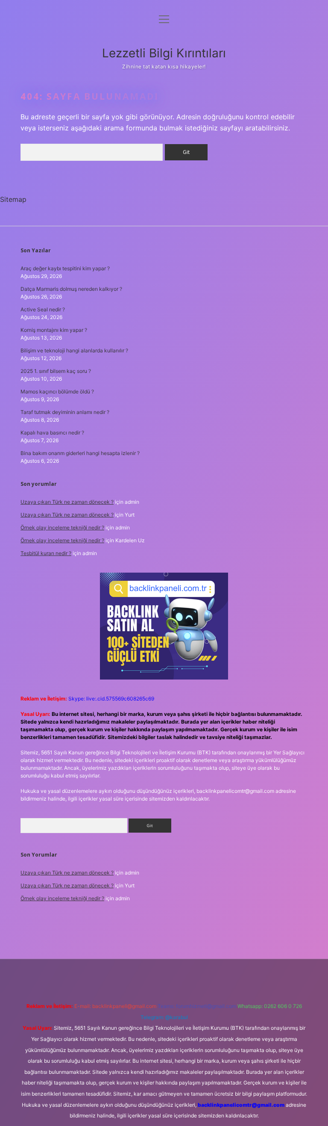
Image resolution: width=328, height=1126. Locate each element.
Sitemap (13, 199)
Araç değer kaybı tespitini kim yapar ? (65, 268)
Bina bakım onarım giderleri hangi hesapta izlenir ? (80, 453)
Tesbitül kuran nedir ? (45, 553)
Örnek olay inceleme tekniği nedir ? (62, 527)
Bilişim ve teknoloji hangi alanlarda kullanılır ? (74, 350)
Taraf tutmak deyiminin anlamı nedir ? (64, 412)
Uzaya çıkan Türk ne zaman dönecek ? (67, 502)
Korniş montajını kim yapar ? (53, 330)
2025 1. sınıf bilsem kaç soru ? (55, 371)
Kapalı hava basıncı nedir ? (52, 432)
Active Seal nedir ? (42, 309)
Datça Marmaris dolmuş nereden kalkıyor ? (71, 289)
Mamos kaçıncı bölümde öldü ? (57, 391)
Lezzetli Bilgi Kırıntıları (164, 53)
